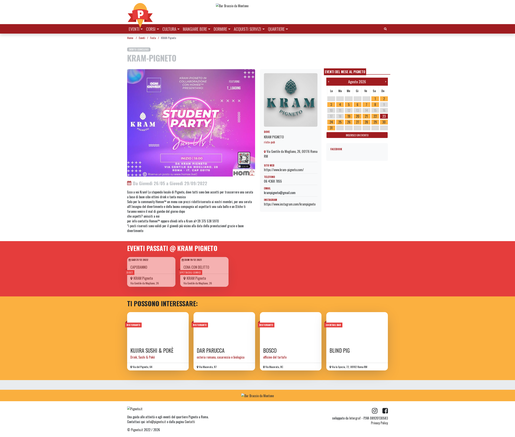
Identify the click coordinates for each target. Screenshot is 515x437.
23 (384, 116)
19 (348, 116)
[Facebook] (385, 411)
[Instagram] (377, 411)
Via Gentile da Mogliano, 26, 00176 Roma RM (290, 154)
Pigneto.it (137, 429)
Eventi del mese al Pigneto (345, 71)
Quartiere (276, 29)
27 (357, 122)
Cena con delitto (196, 267)
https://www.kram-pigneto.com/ (284, 169)
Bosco (270, 350)
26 (348, 122)
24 (331, 122)
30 (384, 122)
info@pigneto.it (156, 421)
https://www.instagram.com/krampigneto (289, 204)
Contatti (190, 421)
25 (340, 122)
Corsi (151, 29)
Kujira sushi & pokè (151, 350)
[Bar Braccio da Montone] (301, 5)
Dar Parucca (211, 350)
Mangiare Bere (195, 29)
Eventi (134, 29)
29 (375, 122)
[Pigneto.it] (140, 12)
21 (366, 116)
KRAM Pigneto (274, 136)
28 (366, 122)
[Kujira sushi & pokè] (158, 328)
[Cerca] (385, 28)
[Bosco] (290, 328)
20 (357, 116)
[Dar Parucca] (224, 328)
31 (331, 127)
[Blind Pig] (357, 328)
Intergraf (355, 418)
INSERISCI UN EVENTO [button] (357, 135)
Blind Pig (340, 350)
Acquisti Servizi (247, 29)
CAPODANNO (138, 267)
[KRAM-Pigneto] (191, 122)
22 (375, 116)
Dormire (220, 29)
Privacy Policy (379, 423)
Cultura (169, 29)
